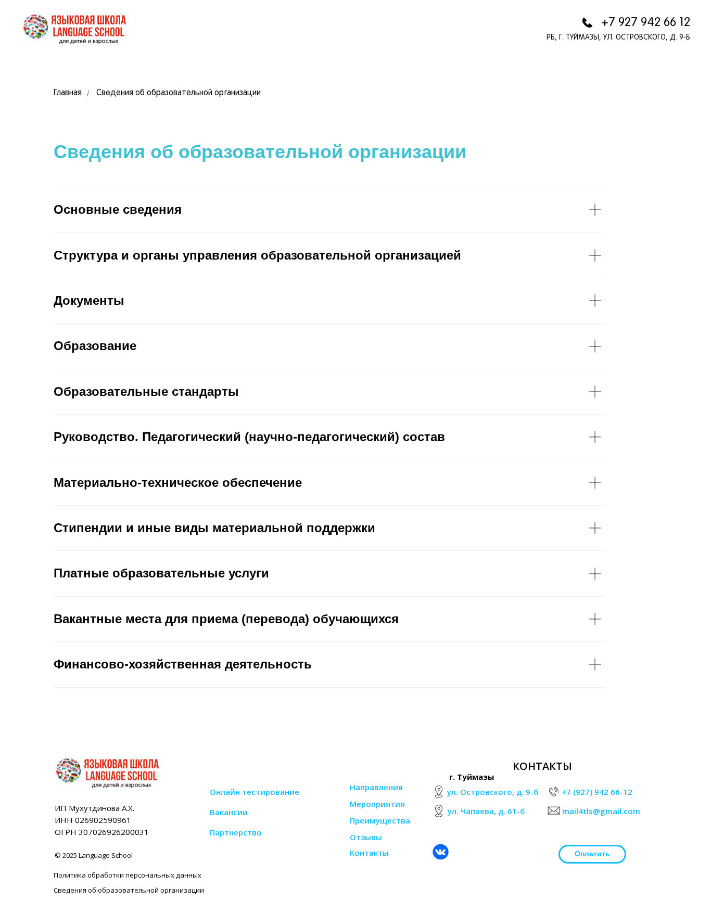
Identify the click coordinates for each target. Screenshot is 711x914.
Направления (376, 787)
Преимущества (380, 820)
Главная (68, 93)
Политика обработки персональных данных (127, 875)
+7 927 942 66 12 (645, 23)
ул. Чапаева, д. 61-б (486, 811)
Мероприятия (377, 804)
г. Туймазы (471, 776)
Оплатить (592, 853)
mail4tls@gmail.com (601, 811)
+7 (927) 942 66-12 (597, 792)
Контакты (369, 852)
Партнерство (236, 832)
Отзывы (366, 837)
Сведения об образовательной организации (178, 93)
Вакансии (229, 812)
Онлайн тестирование (254, 792)
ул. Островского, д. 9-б (493, 792)
